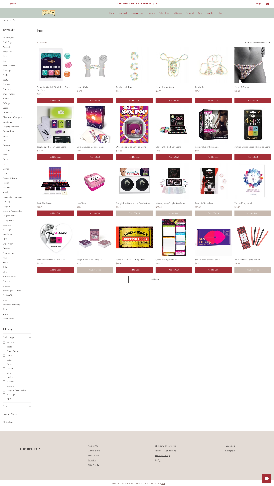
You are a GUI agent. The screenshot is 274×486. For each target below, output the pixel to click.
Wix (163, 483)
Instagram (230, 450)
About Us (93, 445)
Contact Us (94, 450)
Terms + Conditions (165, 450)
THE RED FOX (30, 449)
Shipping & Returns (165, 445)
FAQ (157, 460)
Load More (154, 279)
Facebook (230, 445)
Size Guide (94, 455)
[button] (267, 3)
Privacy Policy (162, 455)
